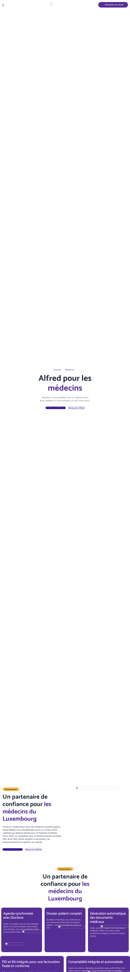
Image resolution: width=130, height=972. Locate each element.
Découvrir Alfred (76, 408)
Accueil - (58, 369)
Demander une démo (56, 408)
